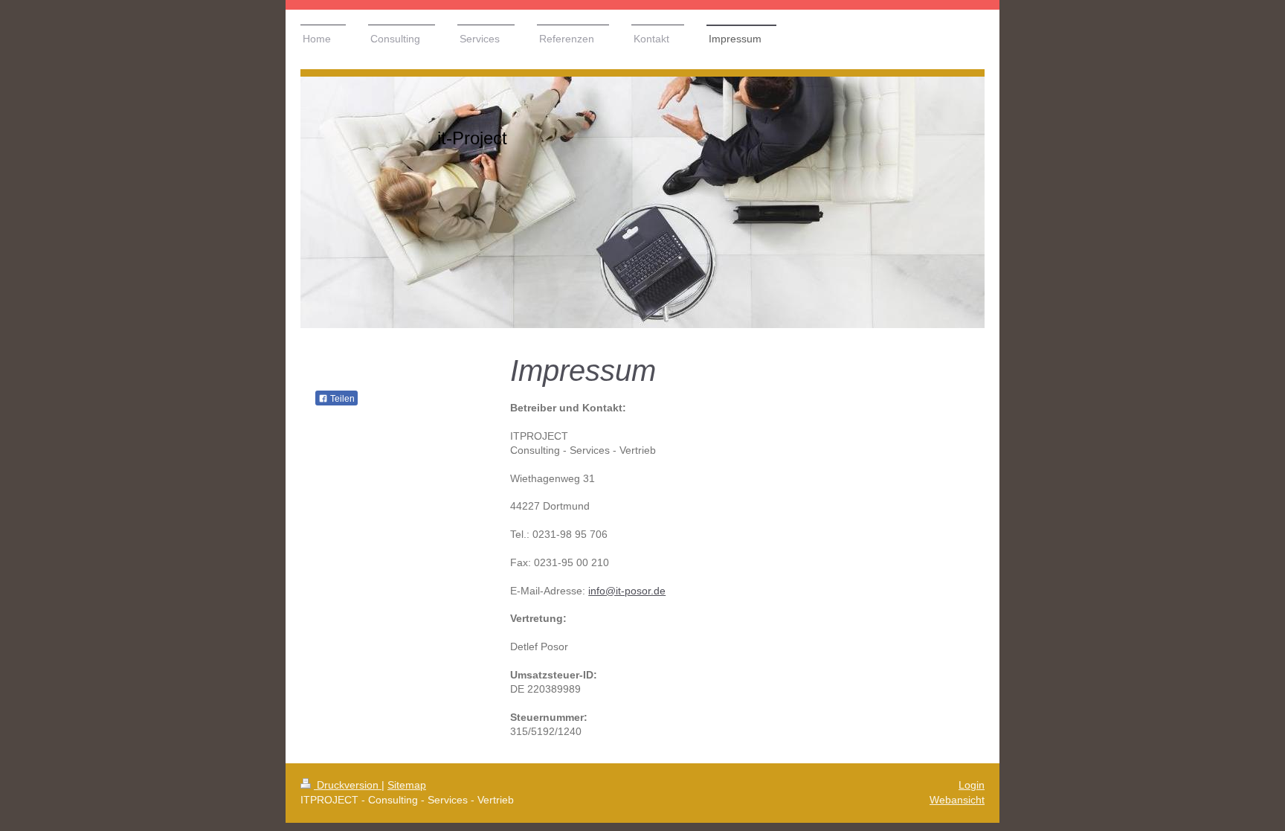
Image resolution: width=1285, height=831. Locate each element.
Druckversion (347, 785)
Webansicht (957, 800)
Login (972, 785)
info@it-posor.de (627, 591)
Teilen (341, 399)
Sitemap (406, 785)
